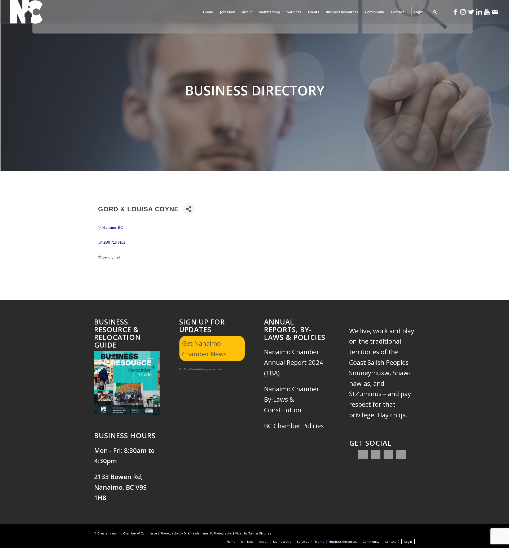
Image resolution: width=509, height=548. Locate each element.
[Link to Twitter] (471, 12)
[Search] (435, 12)
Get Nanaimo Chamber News (204, 348)
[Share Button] (189, 209)
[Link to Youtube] (487, 12)
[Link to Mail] (495, 12)
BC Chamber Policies (294, 425)
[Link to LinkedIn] (479, 12)
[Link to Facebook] (455, 12)
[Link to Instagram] (463, 12)
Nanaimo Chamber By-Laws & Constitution (291, 399)
